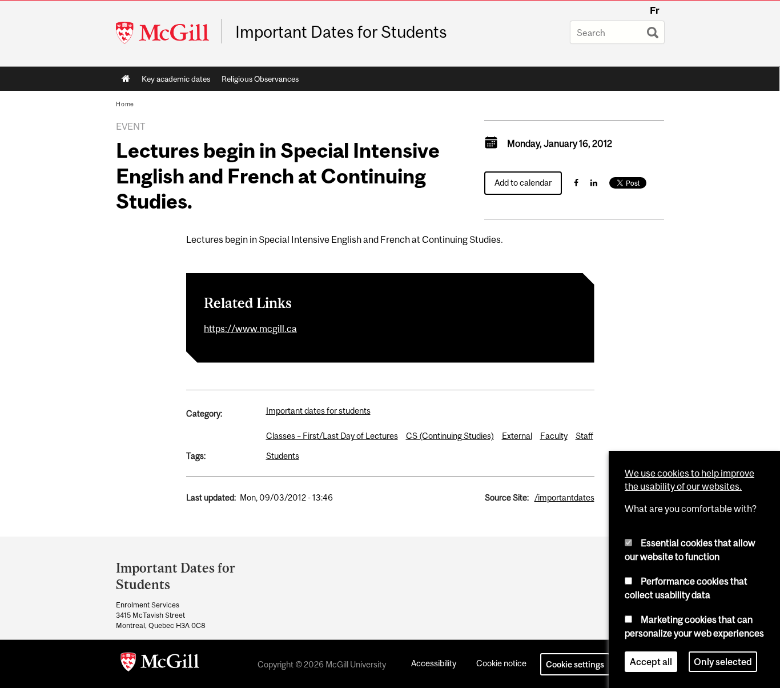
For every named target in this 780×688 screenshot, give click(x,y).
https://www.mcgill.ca (250, 328)
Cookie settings (575, 664)
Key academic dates (176, 78)
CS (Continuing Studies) (450, 436)
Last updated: (211, 497)
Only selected (723, 662)
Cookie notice (501, 663)
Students (282, 456)
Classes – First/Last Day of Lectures (332, 436)
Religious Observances (260, 78)
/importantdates (564, 497)
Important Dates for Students (341, 32)
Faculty (554, 436)
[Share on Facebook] (576, 182)
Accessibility (433, 663)
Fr (655, 10)
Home (126, 79)
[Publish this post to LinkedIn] (593, 182)
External (517, 436)
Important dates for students (318, 410)
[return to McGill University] (160, 664)
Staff (584, 436)
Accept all (651, 662)
